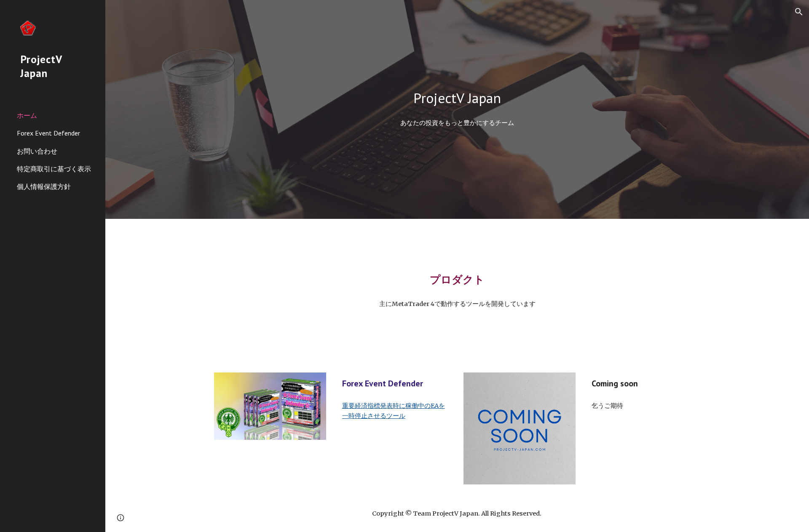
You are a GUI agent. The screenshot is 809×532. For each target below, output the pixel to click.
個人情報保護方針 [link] (44, 186)
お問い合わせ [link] (37, 151)
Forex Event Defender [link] (48, 133)
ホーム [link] (27, 115)
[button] (799, 12)
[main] (457, 98)
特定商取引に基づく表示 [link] (54, 169)
